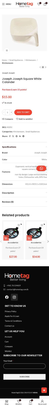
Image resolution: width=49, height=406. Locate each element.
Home (4, 60)
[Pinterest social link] (16, 136)
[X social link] (13, 136)
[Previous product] (40, 67)
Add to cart (23, 112)
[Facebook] (6, 297)
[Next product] (45, 67)
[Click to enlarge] (7, 50)
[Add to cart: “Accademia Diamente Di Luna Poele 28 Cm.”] (29, 238)
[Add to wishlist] (18, 225)
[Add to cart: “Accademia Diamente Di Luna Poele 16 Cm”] (6, 238)
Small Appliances (16, 60)
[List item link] (24, 285)
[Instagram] (14, 297)
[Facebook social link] (9, 136)
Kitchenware (31, 60)
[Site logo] (24, 4)
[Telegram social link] (23, 136)
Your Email (8, 361)
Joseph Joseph (8, 73)
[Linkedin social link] (20, 136)
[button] (41, 168)
